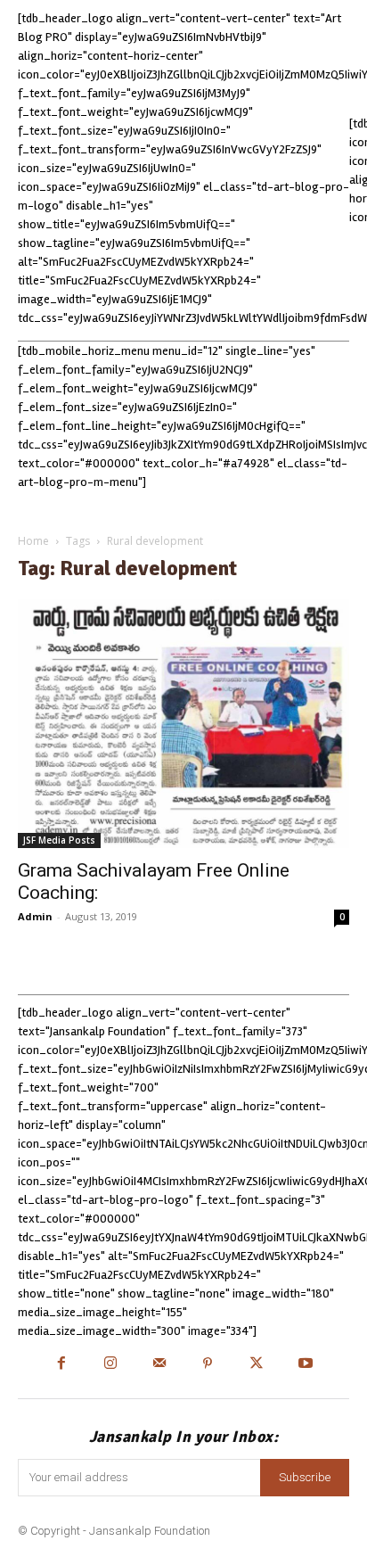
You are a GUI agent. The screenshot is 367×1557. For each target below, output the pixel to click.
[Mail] (159, 1365)
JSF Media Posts (59, 840)
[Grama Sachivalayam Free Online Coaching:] (183, 723)
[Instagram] (110, 1365)
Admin (35, 916)
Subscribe (304, 1477)
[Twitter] (257, 1365)
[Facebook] (62, 1365)
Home (33, 540)
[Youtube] (306, 1365)
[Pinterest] (208, 1365)
